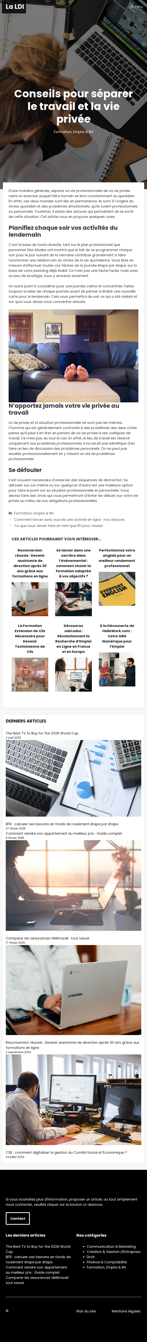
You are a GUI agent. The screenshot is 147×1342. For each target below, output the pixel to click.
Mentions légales (126, 1311)
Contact (17, 1218)
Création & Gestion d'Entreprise (113, 1251)
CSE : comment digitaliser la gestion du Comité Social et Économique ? (66, 1152)
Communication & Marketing (111, 1246)
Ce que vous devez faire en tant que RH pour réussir (58, 525)
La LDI (15, 6)
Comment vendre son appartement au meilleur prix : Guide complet (64, 833)
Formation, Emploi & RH (73, 131)
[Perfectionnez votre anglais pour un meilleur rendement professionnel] (117, 603)
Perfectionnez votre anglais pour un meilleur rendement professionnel (117, 558)
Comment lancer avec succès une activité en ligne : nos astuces (69, 519)
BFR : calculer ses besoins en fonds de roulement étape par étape (62, 824)
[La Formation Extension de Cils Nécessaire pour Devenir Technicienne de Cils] (30, 689)
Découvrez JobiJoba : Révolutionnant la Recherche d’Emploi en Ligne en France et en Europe (73, 638)
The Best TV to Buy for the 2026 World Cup (42, 733)
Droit (91, 1256)
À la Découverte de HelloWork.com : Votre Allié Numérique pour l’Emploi (117, 636)
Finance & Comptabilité (107, 1262)
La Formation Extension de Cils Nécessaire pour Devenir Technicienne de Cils (30, 638)
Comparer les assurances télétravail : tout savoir (48, 938)
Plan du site (86, 1311)
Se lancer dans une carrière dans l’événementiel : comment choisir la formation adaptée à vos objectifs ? (73, 563)
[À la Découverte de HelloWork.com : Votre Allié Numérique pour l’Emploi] (117, 683)
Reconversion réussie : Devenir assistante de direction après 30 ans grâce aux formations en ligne (30, 563)
